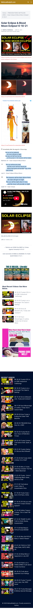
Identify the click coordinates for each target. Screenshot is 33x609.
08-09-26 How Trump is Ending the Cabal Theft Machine (22, 416)
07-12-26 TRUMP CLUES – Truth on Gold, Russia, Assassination (22, 521)
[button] (28, 2)
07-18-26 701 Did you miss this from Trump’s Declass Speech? (22, 503)
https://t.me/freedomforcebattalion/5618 (13, 145)
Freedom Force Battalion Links (10, 31)
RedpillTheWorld (8, 29)
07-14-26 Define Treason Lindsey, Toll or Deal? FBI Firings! (22, 512)
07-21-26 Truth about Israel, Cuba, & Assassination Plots (21, 486)
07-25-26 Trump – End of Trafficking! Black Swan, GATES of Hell (22, 477)
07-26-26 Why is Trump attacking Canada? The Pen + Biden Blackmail (23, 469)
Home (4, 13)
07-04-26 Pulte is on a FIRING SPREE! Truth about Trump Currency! (22, 565)
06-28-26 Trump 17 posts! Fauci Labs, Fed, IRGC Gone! (22, 582)
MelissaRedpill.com (8, 2)
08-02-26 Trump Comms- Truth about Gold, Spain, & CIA (22, 442)
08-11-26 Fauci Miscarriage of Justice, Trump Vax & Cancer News (23, 407)
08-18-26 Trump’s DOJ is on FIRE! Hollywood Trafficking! (22, 294)
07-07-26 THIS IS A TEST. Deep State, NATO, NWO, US (22, 547)
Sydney (16, 605)
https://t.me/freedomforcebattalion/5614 (13, 96)
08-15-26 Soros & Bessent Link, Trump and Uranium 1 (22, 311)
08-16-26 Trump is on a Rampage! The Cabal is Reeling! (22, 302)
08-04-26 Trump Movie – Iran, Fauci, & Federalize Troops (22, 434)
